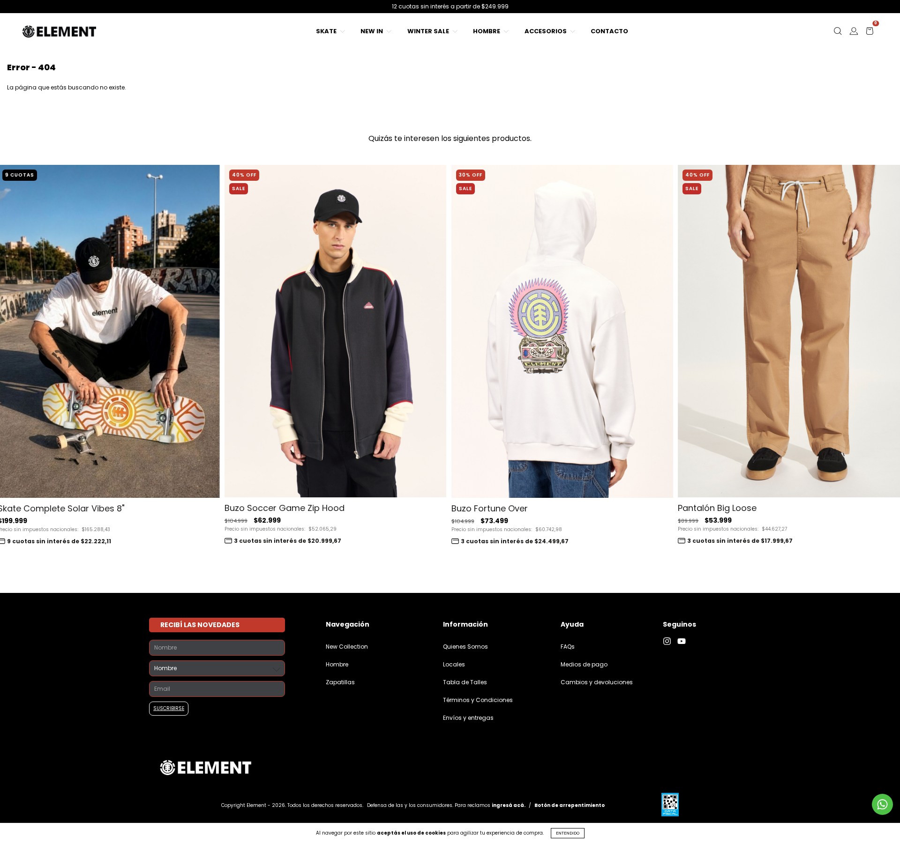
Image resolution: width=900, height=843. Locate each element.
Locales (454, 664)
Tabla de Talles (465, 682)
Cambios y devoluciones (597, 682)
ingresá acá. (508, 805)
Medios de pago (584, 664)
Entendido (567, 833)
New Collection (347, 647)
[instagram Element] (670, 641)
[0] (869, 33)
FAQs (568, 647)
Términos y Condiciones (478, 700)
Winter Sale (428, 31)
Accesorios (546, 31)
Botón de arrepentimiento (569, 805)
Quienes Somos (465, 647)
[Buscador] (838, 33)
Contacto (609, 31)
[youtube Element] (683, 641)
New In (372, 31)
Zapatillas (340, 682)
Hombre (487, 31)
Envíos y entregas (468, 718)
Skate (327, 31)
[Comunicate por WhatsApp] (882, 804)
